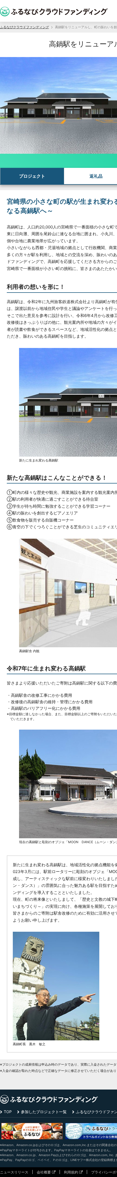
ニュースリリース (14, 1172)
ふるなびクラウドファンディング (24, 27)
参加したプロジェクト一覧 (44, 1111)
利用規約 (71, 1172)
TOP (8, 1111)
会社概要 (44, 1172)
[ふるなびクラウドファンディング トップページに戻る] (54, 11)
